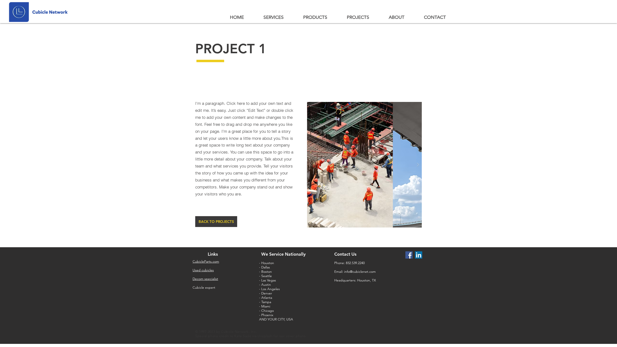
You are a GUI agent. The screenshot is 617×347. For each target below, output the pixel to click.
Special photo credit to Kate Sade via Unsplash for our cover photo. (251, 336)
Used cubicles (203, 270)
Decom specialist (205, 279)
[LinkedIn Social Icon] (418, 255)
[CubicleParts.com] (409, 255)
